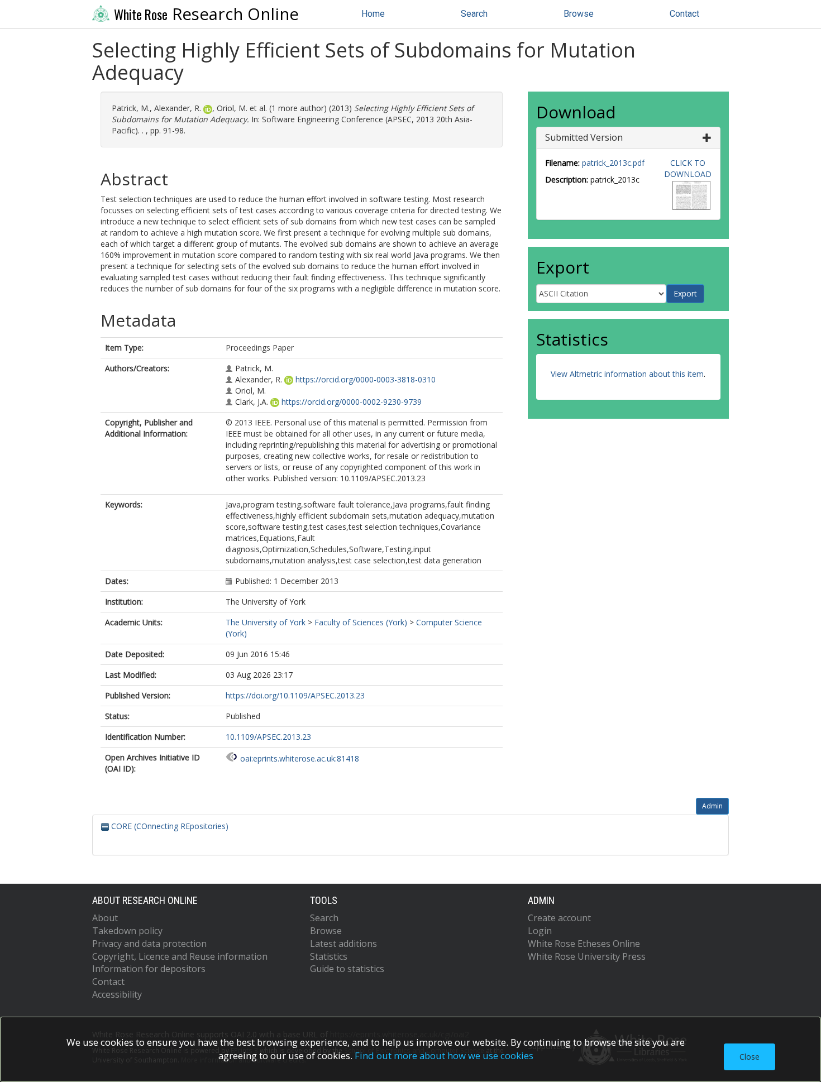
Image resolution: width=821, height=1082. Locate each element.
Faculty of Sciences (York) (360, 622)
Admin (712, 806)
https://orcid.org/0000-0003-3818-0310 (365, 379)
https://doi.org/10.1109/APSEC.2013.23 (295, 695)
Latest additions (343, 943)
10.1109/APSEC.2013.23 (268, 736)
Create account (559, 918)
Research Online (206, 14)
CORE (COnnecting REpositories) (168, 826)
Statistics (328, 956)
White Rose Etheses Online (584, 943)
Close (749, 1056)
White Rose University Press (587, 956)
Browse (579, 13)
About (105, 918)
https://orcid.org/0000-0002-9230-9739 (351, 401)
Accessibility (117, 994)
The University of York (266, 622)
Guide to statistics (347, 969)
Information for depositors (149, 969)
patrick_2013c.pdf (613, 162)
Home (373, 13)
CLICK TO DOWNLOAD (688, 168)
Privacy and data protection (149, 943)
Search (474, 13)
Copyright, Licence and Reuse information (180, 956)
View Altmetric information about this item (627, 373)
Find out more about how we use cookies (444, 1055)
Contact (684, 13)
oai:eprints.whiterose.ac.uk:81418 (299, 758)
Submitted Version (584, 137)
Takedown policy (127, 931)
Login (540, 931)
